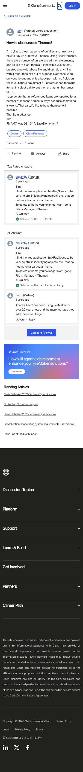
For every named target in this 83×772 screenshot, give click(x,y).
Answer (40, 153)
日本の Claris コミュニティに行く (23, 737)
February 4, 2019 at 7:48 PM (33, 35)
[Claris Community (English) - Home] (41, 5)
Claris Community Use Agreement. (29, 695)
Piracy (39, 729)
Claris (6, 472)
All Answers (14, 233)
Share (65, 153)
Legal (6, 729)
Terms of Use (63, 721)
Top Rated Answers (19, 166)
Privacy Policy (22, 729)
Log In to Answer (41, 332)
